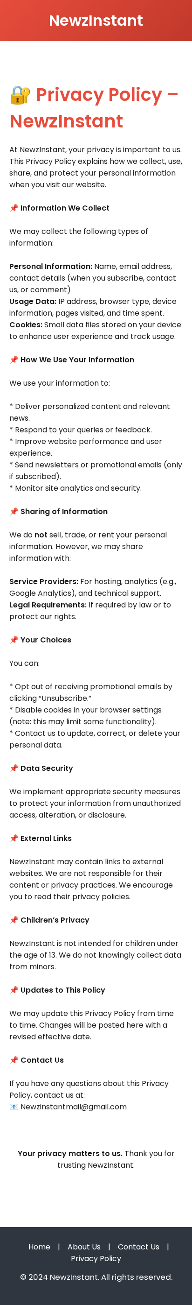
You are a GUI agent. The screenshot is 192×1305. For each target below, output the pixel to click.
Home (39, 1247)
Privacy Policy (96, 1258)
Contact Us (138, 1247)
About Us (84, 1247)
